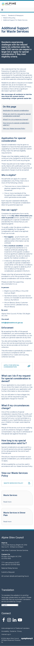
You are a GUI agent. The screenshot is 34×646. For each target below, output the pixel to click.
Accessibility (5, 631)
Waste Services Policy (13, 483)
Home (3, 15)
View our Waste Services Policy (14, 128)
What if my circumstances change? (15, 119)
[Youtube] (20, 620)
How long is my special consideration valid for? (16, 124)
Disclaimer (13, 631)
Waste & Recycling (9, 18)
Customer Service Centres (18, 550)
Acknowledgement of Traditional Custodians (15, 628)
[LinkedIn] (14, 620)
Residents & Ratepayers (15, 15)
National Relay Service (9, 568)
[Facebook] (3, 620)
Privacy (19, 631)
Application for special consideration (16, 110)
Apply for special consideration (11, 366)
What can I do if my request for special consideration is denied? (17, 115)
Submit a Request (8, 572)
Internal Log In (6, 634)
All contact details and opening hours (15, 576)
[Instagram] (9, 620)
